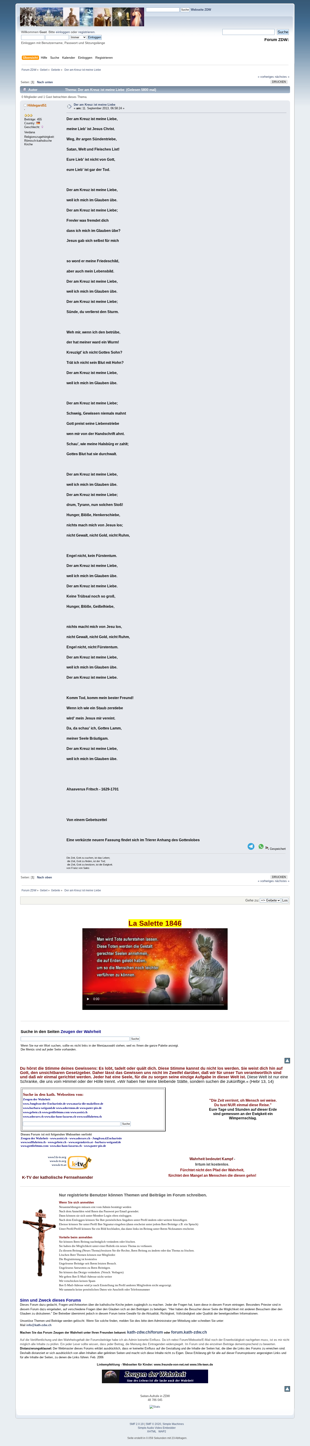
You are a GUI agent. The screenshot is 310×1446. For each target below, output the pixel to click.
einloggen (63, 32)
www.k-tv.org (58, 1161)
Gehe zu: (252, 900)
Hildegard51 (37, 105)
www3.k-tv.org (57, 1157)
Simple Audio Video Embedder (157, 1428)
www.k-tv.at (59, 1165)
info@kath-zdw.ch (39, 1325)
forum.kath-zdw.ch (189, 1332)
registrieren (86, 32)
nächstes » (282, 76)
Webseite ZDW (201, 9)
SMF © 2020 (153, 1424)
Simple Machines (173, 1424)
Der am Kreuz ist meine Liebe (94, 104)
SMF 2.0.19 (137, 1424)
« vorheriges (266, 76)
